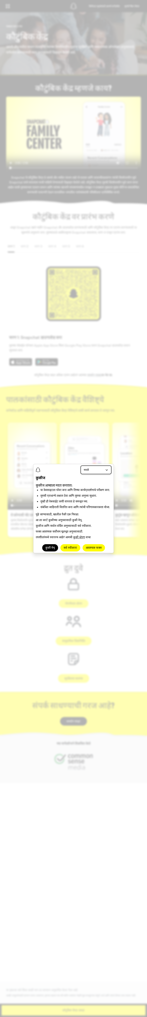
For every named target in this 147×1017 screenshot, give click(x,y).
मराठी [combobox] (86, 470)
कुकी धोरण (79, 537)
